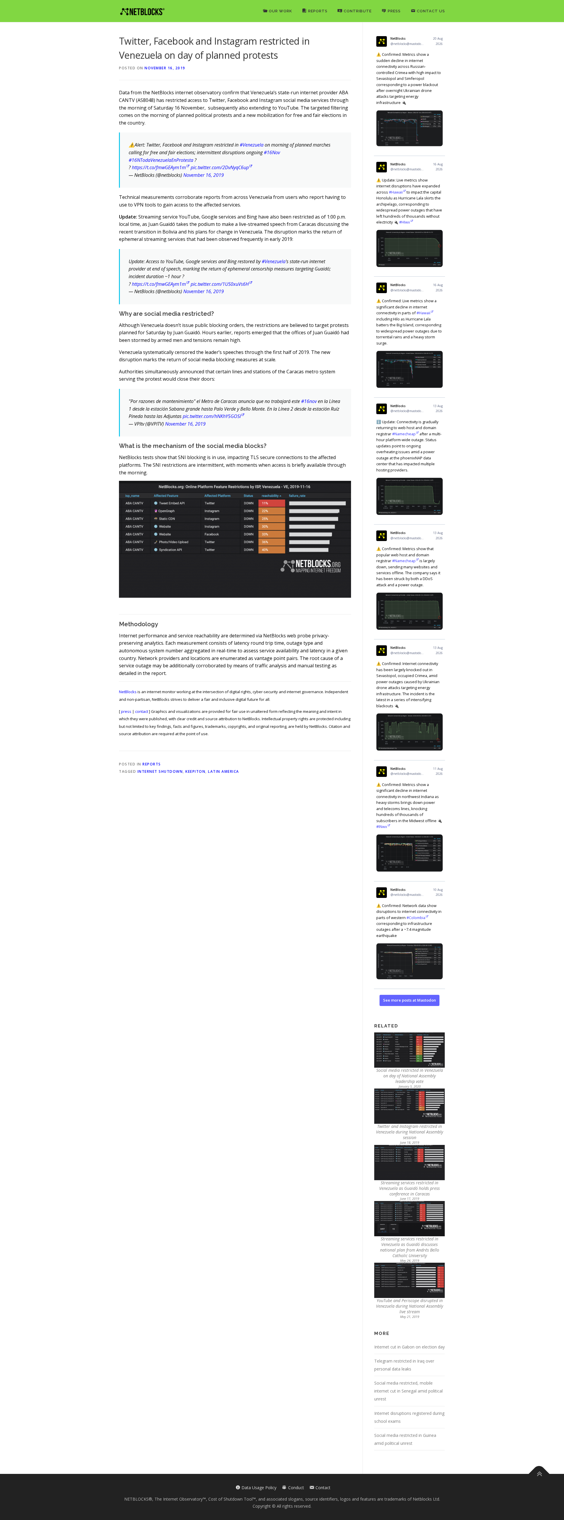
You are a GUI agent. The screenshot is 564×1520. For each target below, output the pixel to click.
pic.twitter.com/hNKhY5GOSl (212, 416)
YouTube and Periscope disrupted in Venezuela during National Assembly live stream (409, 1306)
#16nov (309, 401)
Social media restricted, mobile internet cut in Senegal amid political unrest (408, 1391)
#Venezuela (251, 145)
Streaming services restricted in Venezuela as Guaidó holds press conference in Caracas (409, 1188)
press (126, 711)
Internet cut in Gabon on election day (409, 1347)
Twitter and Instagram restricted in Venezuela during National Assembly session (409, 1131)
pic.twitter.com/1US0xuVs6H (220, 284)
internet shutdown (160, 771)
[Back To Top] (539, 1474)
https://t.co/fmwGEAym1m (159, 167)
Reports (151, 764)
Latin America (223, 771)
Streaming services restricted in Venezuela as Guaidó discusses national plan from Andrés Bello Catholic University (409, 1247)
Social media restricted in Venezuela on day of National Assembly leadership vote (409, 1075)
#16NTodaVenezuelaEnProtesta (161, 160)
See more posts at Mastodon (409, 1000)
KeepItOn (195, 771)
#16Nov (272, 152)
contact (141, 711)
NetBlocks (128, 691)
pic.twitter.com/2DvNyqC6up (220, 167)
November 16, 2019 (203, 175)
